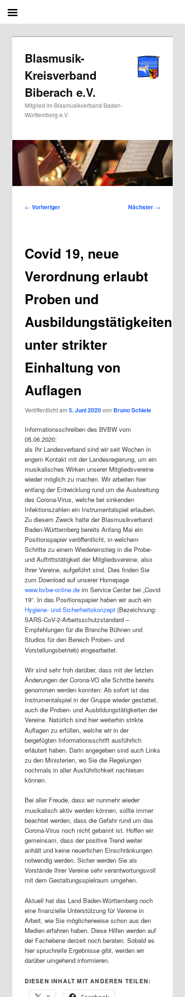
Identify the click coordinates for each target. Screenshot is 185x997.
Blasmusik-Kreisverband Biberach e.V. (61, 75)
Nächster (144, 207)
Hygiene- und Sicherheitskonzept (70, 609)
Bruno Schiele (132, 410)
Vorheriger (42, 207)
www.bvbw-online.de (52, 589)
